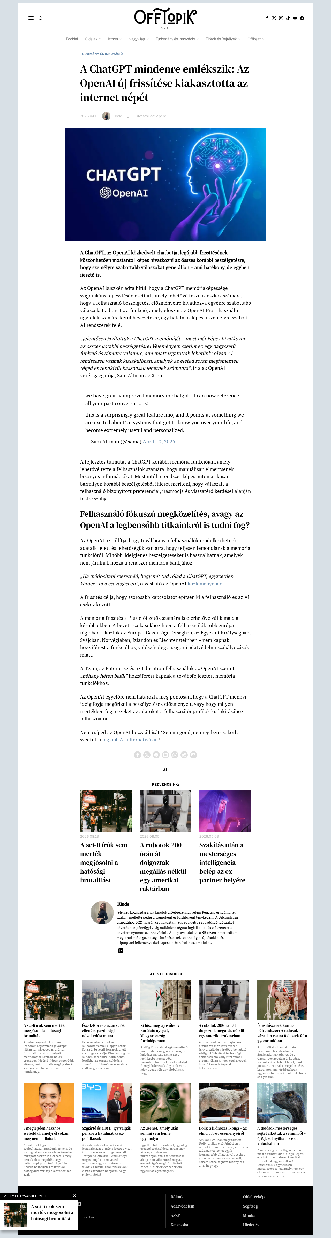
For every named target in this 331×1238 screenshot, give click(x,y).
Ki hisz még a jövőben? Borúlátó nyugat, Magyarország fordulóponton (159, 1033)
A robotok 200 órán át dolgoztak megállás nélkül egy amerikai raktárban (163, 867)
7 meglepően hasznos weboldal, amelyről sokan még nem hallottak (46, 1133)
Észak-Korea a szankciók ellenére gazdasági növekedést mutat (103, 1030)
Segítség (250, 1206)
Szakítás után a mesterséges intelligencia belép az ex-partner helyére (222, 862)
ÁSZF (175, 1215)
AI (165, 769)
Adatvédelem (182, 1206)
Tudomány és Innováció (101, 54)
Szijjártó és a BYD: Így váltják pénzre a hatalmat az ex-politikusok (106, 1133)
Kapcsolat (180, 1224)
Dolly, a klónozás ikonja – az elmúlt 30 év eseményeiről (223, 1131)
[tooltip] (267, 18)
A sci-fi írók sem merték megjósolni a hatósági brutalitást (104, 862)
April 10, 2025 (159, 441)
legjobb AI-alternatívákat (130, 739)
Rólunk (177, 1197)
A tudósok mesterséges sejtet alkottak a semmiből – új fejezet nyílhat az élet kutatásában (281, 1136)
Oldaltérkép (254, 1197)
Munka (249, 1215)
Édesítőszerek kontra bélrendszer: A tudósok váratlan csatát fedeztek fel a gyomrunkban (282, 1033)
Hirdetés (251, 1224)
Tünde (117, 116)
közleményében (205, 583)
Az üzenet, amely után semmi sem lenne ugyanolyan (159, 1133)
